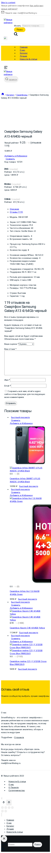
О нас (11, 784)
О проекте (19, 737)
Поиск (20, 29)
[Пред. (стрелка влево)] (2, 811)
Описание (14, 209)
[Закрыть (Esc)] (2, 807)
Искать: (17, 26)
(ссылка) (13, 169)
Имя (7, 380)
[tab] (28, 209)
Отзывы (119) (16, 212)
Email (7, 386)
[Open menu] (6, 67)
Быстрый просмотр (20, 417)
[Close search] (4, 839)
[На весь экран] (9, 807)
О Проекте (14, 787)
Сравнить (10, 159)
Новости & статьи (28, 59)
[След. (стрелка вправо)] (5, 811)
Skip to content (8, 2)
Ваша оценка (11, 344)
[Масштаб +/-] (12, 807)
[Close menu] (1, 815)
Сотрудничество (17, 790)
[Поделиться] (5, 807)
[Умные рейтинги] (10, 22)
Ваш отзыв (10, 349)
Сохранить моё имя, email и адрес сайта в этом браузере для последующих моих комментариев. (24, 394)
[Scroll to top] (3, 803)
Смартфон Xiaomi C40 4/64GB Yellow (27, 628)
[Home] (2, 95)
